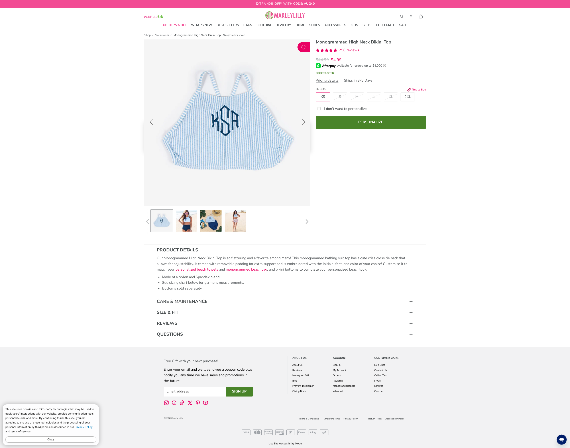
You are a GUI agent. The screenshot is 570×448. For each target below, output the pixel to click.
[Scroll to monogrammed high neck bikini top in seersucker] (162, 221)
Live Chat (379, 365)
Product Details (177, 250)
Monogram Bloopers (344, 385)
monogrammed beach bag (246, 269)
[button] (337, 50)
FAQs (377, 380)
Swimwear (162, 35)
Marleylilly (177, 418)
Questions (170, 334)
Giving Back (299, 391)
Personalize (370, 122)
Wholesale (338, 391)
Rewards (338, 380)
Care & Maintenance (182, 301)
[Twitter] (190, 402)
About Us (297, 365)
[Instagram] (166, 402)
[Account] (411, 16)
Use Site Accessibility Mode (285, 443)
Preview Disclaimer (303, 385)
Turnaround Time (331, 418)
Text (384, 375)
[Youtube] (205, 402)
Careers (378, 391)
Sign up (239, 391)
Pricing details (327, 80)
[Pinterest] (197, 402)
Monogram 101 (300, 375)
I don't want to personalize (345, 108)
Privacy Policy (351, 418)
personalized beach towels (196, 269)
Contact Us (380, 370)
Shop (147, 35)
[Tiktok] (182, 402)
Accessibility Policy (394, 418)
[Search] (402, 16)
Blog (294, 380)
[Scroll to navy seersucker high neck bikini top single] (186, 221)
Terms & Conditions (309, 418)
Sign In (336, 365)
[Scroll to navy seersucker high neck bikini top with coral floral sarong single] (235, 221)
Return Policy (375, 418)
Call (376, 375)
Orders (337, 375)
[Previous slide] (152, 122)
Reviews (167, 323)
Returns (378, 385)
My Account (339, 370)
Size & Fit (167, 312)
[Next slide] (303, 122)
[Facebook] (174, 402)
